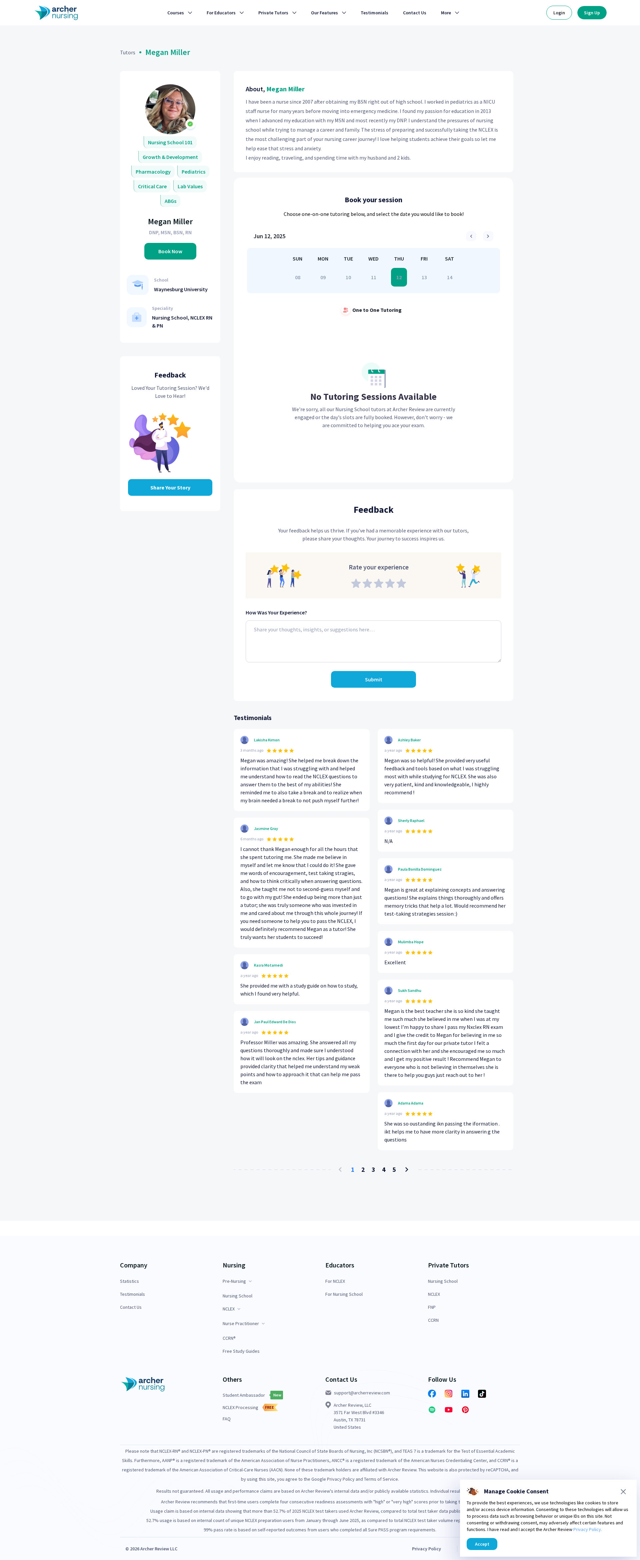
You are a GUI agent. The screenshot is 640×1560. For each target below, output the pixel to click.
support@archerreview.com (362, 1393)
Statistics (129, 1281)
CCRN (433, 1320)
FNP (432, 1307)
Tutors (127, 52)
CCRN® (229, 1338)
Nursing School (237, 1296)
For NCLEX (335, 1281)
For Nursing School (344, 1294)
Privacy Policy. (587, 1529)
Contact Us (131, 1307)
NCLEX (434, 1294)
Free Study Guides (241, 1351)
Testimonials (132, 1294)
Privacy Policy (426, 1549)
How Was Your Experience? (276, 612)
